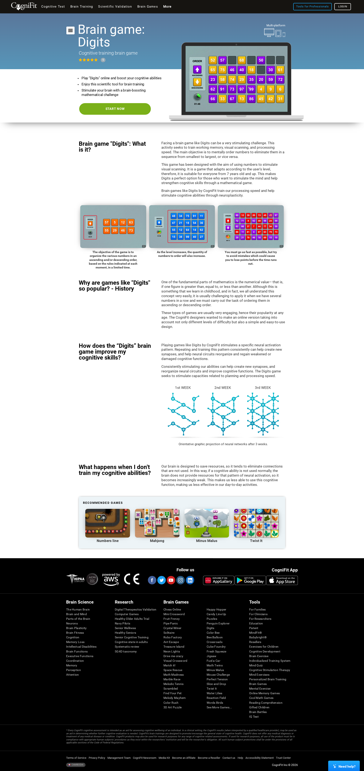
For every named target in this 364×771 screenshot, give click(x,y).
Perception (73, 670)
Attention (72, 674)
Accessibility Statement (259, 757)
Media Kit (164, 757)
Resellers (255, 642)
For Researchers (260, 618)
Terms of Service (76, 757)
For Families (257, 609)
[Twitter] (161, 580)
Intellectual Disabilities (81, 646)
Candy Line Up (216, 614)
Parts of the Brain (78, 618)
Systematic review (127, 646)
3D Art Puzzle (172, 707)
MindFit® (255, 632)
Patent (253, 628)
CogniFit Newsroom (144, 757)
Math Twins (215, 665)
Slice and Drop (216, 684)
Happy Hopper (216, 609)
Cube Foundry (216, 646)
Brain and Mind (76, 614)
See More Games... (219, 707)
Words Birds (215, 702)
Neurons (72, 623)
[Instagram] (180, 580)
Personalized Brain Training (267, 679)
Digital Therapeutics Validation (136, 609)
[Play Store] (250, 580)
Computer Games (127, 614)
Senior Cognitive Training (132, 637)
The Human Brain (78, 609)
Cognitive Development (264, 651)
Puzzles (212, 618)
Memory (71, 665)
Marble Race (171, 679)
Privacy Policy (97, 757)
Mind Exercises (259, 674)
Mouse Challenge (218, 674)
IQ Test (254, 716)
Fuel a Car (213, 660)
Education (256, 623)
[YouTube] (170, 580)
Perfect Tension (217, 679)
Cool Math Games (261, 698)
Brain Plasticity (76, 628)
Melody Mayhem (174, 698)
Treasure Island (173, 646)
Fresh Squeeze (216, 651)
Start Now (115, 109)
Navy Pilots (122, 623)
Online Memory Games (264, 693)
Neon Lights (171, 651)
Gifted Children (259, 707)
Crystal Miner (172, 628)
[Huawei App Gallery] (218, 580)
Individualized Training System (269, 660)
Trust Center (283, 757)
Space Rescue (172, 670)
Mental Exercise (259, 688)
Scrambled (170, 688)
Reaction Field (216, 698)
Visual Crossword (175, 660)
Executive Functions (79, 656)
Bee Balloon (215, 637)
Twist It (212, 688)
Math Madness (173, 674)
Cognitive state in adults (131, 642)
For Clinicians (258, 614)
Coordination (75, 660)
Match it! (169, 665)
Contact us (228, 757)
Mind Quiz (256, 665)
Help (240, 757)
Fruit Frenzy (171, 618)
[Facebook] (151, 580)
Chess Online (172, 609)
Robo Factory (172, 637)
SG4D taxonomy (126, 651)
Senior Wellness (125, 628)
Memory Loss (75, 642)
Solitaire (169, 632)
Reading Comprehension (265, 702)
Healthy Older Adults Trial (132, 618)
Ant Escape (171, 642)
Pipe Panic (170, 623)
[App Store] (282, 580)
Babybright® (258, 637)
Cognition (72, 637)
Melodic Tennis (173, 684)
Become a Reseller (209, 757)
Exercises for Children (263, 646)
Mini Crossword (174, 614)
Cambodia (77, 764)
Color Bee (213, 632)
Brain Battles (258, 712)
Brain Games (258, 684)
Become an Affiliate (183, 757)
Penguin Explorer (218, 623)
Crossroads (214, 642)
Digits (210, 628)
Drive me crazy (173, 656)
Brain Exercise (258, 656)
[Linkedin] (189, 580)
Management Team (119, 757)
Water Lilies (214, 693)
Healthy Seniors (125, 632)
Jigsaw (212, 656)
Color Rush (170, 702)
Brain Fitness (75, 632)
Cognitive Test (53, 6)
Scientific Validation (115, 6)
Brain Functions (77, 651)
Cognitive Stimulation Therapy (269, 670)
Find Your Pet (172, 693)
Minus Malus (215, 670)
